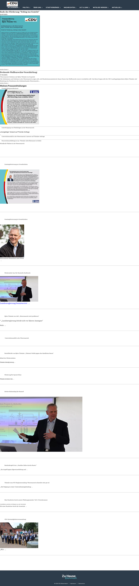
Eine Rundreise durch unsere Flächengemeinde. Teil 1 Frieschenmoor (26, 500)
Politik (26, 7)
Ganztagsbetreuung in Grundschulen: (16, 219)
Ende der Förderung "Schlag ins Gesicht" (19, 11)
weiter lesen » (4, 69)
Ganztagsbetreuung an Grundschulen (16, 164)
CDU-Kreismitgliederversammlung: (15, 519)
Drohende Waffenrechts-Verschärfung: (18, 72)
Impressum (73, 583)
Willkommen (13, 7)
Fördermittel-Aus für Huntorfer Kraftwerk (17, 273)
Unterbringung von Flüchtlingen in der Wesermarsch (18, 127)
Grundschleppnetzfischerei (10, 88)
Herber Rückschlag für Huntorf (14, 391)
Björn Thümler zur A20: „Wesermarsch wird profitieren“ (22, 316)
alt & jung (84, 7)
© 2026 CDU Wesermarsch (61, 583)
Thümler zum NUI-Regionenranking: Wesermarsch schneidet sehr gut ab (27, 482)
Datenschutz (81, 583)
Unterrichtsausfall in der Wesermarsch (17, 338)
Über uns (37, 7)
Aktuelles (116, 7)
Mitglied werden (100, 7)
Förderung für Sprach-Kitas (13, 375)
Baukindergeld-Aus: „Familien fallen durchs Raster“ (21, 465)
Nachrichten (69, 7)
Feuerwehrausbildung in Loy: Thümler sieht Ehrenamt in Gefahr (21, 141)
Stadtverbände (52, 7)
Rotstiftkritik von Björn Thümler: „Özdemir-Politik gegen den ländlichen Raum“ (29, 353)
